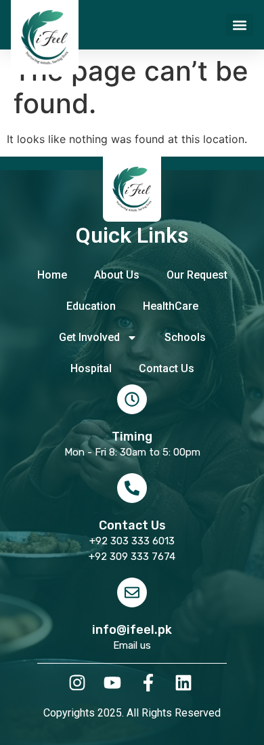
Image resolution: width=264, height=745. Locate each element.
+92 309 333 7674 (132, 556)
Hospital (91, 368)
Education (91, 306)
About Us (116, 274)
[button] (239, 25)
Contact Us (166, 368)
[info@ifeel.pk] (132, 592)
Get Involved (89, 337)
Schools (185, 337)
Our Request (197, 274)
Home (52, 274)
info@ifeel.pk (132, 629)
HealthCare (170, 306)
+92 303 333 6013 (132, 541)
